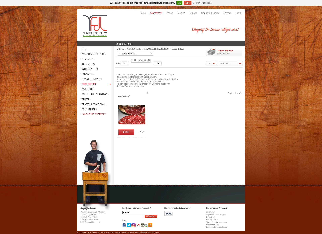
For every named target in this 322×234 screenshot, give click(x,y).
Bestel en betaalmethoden (216, 227)
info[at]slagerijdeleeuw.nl (90, 222)
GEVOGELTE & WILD (92, 79)
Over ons (210, 212)
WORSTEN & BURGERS (93, 54)
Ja (179, 3)
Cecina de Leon (178, 49)
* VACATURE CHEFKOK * (94, 114)
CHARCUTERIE (89, 84)
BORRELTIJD (88, 89)
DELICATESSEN (89, 109)
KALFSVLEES (88, 64)
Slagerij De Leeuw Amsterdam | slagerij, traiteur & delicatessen (94, 24)
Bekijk (126, 132)
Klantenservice (212, 225)
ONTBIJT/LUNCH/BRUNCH (95, 94)
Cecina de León (124, 96)
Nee (188, 3)
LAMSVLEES (88, 74)
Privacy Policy (212, 220)
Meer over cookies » (202, 3)
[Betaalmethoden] (168, 216)
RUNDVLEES (88, 59)
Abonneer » (150, 216)
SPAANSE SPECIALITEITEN (156, 49)
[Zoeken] (151, 53)
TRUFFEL (86, 99)
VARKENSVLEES (90, 69)
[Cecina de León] (131, 127)
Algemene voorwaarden (216, 215)
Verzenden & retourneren (216, 222)
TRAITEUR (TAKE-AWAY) (94, 104)
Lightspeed (155, 232)
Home (121, 49)
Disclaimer (210, 217)
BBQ (84, 49)
